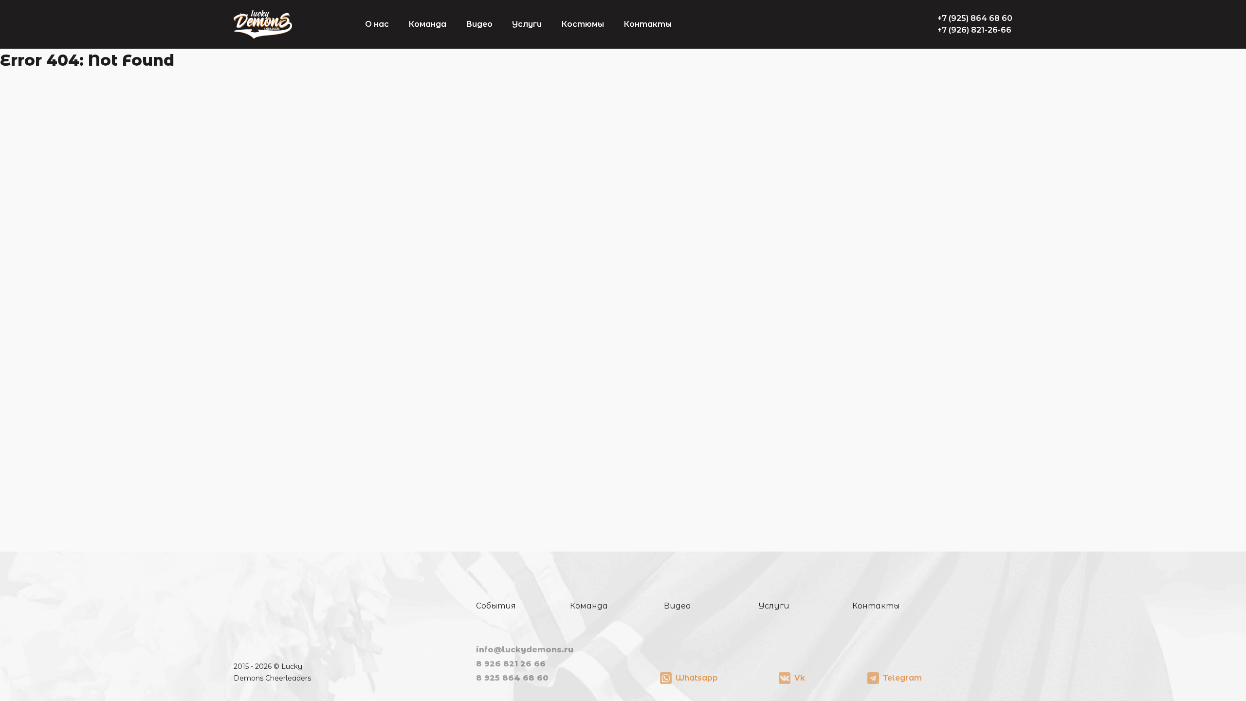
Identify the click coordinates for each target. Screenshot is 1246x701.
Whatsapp (697, 678)
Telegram (902, 678)
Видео (479, 24)
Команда (427, 24)
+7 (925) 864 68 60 (974, 18)
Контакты (647, 24)
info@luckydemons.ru (524, 649)
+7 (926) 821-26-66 (974, 30)
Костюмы (582, 24)
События (496, 605)
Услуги (527, 24)
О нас (377, 24)
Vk (799, 678)
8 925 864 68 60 (512, 678)
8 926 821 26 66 (511, 663)
